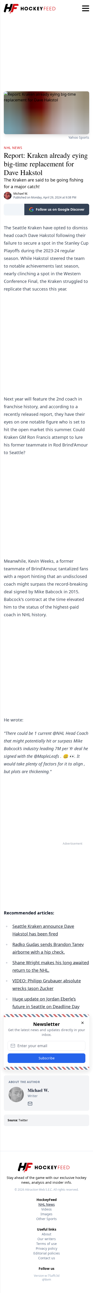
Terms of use (46, 1243)
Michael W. (20, 194)
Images (46, 1214)
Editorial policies (46, 1253)
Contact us (46, 1258)
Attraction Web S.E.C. (39, 1190)
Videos (46, 1209)
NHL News (46, 1204)
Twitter (23, 1120)
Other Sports (46, 1218)
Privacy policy (46, 1248)
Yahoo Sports (78, 137)
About (46, 1234)
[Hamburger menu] (85, 8)
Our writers (46, 1239)
